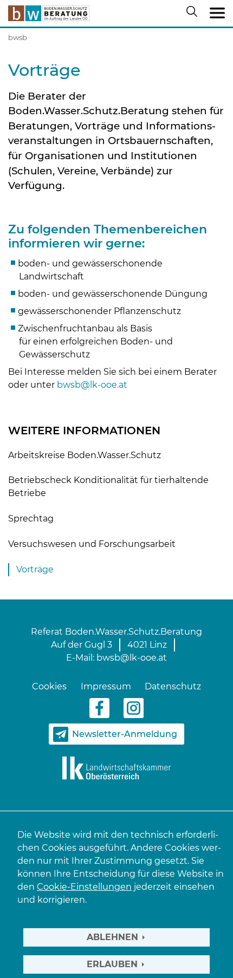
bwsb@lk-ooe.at (92, 385)
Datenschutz (173, 686)
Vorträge (35, 569)
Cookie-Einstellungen (84, 887)
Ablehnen (112, 937)
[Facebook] (99, 707)
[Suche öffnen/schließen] (194, 13)
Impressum (106, 686)
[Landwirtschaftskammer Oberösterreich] (116, 767)
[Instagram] (134, 707)
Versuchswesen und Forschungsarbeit (92, 544)
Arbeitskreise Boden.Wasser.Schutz (84, 455)
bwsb (17, 37)
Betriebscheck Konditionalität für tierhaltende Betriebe (108, 486)
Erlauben (112, 964)
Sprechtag (31, 518)
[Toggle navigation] (217, 13)
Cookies (49, 686)
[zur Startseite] (48, 13)
